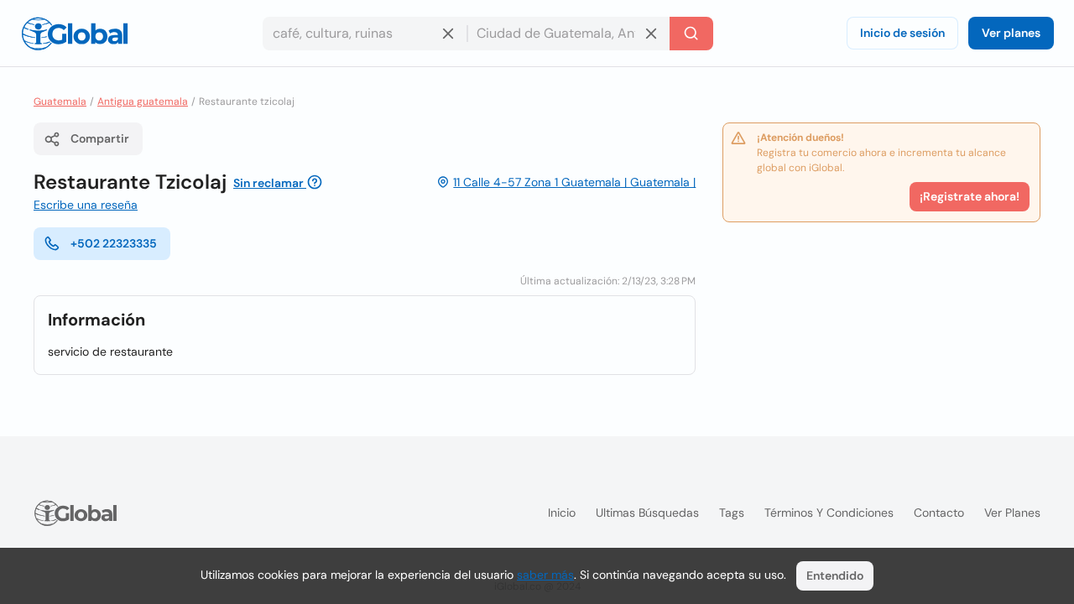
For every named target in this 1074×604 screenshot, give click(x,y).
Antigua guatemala (142, 101)
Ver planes (1011, 32)
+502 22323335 (113, 243)
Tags (731, 512)
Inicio (562, 512)
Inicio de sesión (902, 32)
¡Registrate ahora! (969, 196)
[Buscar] (691, 33)
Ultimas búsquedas (647, 512)
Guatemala (60, 101)
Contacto (939, 512)
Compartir (99, 138)
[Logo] (74, 33)
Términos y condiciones (829, 512)
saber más (545, 574)
